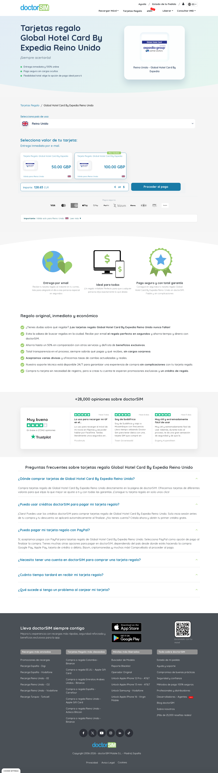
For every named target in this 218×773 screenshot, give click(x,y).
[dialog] (11, 770)
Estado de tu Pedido (164, 4)
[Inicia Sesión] (183, 4)
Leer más (75, 218)
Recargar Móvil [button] (108, 10)
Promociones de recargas (35, 659)
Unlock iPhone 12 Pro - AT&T (130, 678)
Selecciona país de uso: (34, 116)
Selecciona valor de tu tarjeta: (48, 140)
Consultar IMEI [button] (185, 10)
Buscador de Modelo (123, 659)
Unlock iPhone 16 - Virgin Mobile (128, 698)
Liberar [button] (167, 10)
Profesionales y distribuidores (173, 690)
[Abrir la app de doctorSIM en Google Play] (126, 638)
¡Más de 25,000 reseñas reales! (174, 715)
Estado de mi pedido (168, 659)
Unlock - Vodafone (127, 690)
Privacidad (92, 762)
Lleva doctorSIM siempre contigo (52, 628)
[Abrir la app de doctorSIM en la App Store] (126, 627)
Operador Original (121, 672)
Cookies (122, 762)
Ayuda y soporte (166, 665)
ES (193, 4)
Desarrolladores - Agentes (174, 696)
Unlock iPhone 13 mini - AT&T (130, 684)
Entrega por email (55, 283)
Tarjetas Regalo (29, 105)
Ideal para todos (107, 285)
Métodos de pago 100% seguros (175, 684)
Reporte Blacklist (120, 665)
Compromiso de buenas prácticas (176, 672)
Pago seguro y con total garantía (159, 283)
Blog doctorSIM (165, 702)
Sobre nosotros (166, 709)
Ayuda (142, 4)
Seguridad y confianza (169, 678)
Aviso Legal (108, 762)
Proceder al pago (156, 187)
